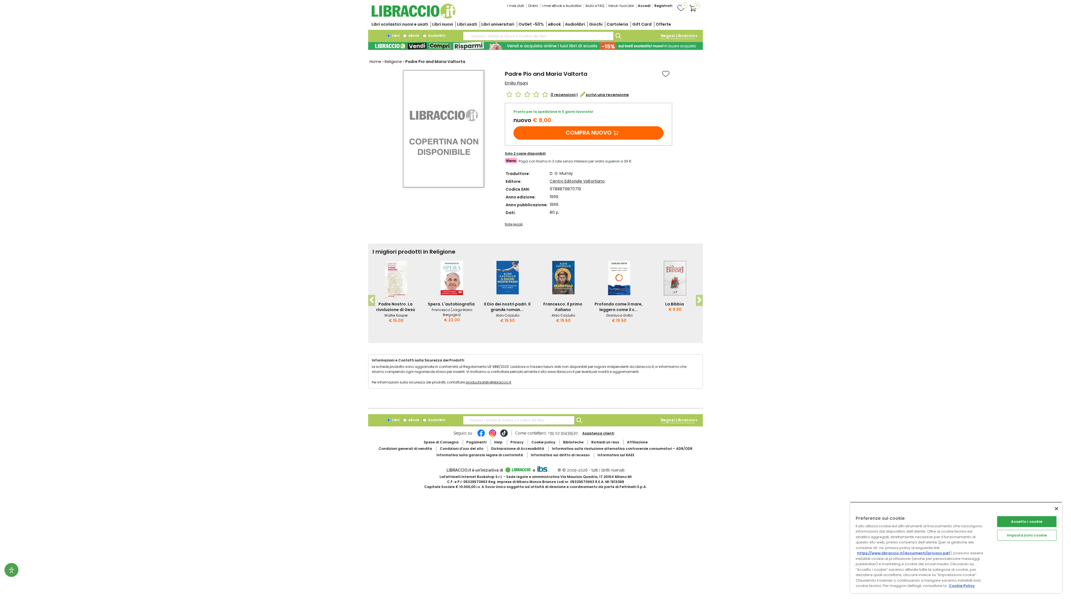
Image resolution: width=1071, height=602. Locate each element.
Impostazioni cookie (1027, 535)
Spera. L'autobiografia (451, 304)
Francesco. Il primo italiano (562, 306)
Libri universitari (497, 24)
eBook (554, 24)
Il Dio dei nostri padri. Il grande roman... (507, 306)
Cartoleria (617, 24)
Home (375, 61)
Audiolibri (575, 24)
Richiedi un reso (605, 442)
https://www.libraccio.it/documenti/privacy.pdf (903, 553)
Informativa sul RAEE (616, 455)
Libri (395, 35)
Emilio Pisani (516, 83)
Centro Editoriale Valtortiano (577, 181)
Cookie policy (543, 442)
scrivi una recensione (607, 95)
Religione (393, 61)
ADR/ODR (622, 448)
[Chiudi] (1056, 508)
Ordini (533, 5)
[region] (956, 547)
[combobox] (538, 35)
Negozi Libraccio (678, 35)
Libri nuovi (442, 24)
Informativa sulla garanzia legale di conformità (479, 455)
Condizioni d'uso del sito (461, 448)
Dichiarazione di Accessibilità (517, 448)
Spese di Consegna (441, 442)
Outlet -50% (531, 24)
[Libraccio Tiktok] (504, 436)
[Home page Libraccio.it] (413, 17)
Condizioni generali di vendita (405, 448)
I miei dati (515, 5)
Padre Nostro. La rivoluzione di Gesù (395, 306)
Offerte (663, 24)
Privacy (517, 442)
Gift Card (642, 24)
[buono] (535, 46)
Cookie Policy (962, 585)
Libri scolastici (400, 24)
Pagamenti (476, 442)
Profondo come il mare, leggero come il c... (619, 306)
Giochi (595, 24)
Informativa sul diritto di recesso (560, 455)
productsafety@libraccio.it (488, 382)
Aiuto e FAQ (594, 5)
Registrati (663, 5)
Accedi (644, 5)
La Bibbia (674, 304)
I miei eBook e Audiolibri (562, 5)
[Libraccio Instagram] (492, 436)
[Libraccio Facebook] (481, 436)
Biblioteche (573, 442)
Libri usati (467, 24)
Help (498, 442)
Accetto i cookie (1026, 521)
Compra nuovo (589, 133)
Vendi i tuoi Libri (621, 5)
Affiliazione (637, 442)
